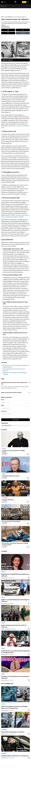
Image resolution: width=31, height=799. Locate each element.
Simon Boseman (5, 26)
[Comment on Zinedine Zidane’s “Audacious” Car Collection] (29, 757)
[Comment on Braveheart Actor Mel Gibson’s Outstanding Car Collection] (29, 680)
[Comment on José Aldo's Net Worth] (27, 502)
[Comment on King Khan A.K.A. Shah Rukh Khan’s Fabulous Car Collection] (29, 578)
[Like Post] (8, 30)
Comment (3, 411)
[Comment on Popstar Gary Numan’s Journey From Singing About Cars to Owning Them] (29, 710)
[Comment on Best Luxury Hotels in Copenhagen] (27, 524)
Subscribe (24, 2)
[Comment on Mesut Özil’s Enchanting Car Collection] (29, 734)
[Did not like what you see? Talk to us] (23, 30)
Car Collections (9, 17)
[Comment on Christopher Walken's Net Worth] (27, 478)
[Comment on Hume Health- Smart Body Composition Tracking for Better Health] (27, 547)
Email (2, 399)
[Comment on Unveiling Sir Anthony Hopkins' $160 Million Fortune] (27, 454)
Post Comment (15, 419)
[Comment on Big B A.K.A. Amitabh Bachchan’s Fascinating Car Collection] (29, 603)
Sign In (28, 2)
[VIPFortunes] (15, 2)
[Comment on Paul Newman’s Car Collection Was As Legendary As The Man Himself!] (29, 654)
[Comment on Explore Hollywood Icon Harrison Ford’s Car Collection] (29, 629)
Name (2, 405)
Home (2, 17)
